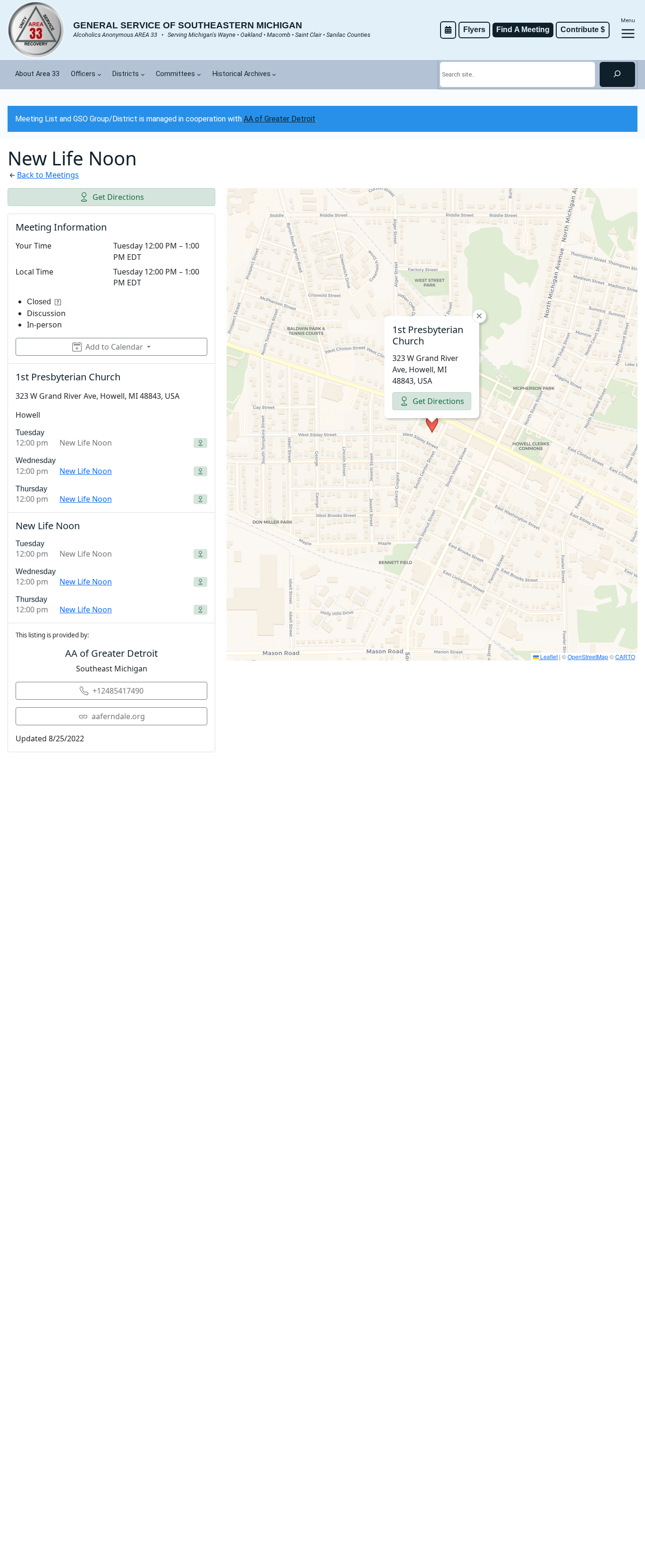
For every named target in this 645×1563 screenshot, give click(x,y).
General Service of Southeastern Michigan (187, 25)
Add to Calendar (114, 347)
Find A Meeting (523, 30)
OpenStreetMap (588, 657)
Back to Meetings (48, 175)
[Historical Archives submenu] (274, 74)
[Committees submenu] (199, 74)
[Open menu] (628, 33)
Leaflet (548, 657)
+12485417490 (118, 691)
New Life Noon (85, 471)
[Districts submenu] (143, 74)
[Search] (617, 74)
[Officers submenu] (99, 74)
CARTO (625, 657)
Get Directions (118, 197)
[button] (432, 424)
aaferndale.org (118, 716)
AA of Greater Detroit (279, 118)
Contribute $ (582, 30)
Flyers (474, 30)
